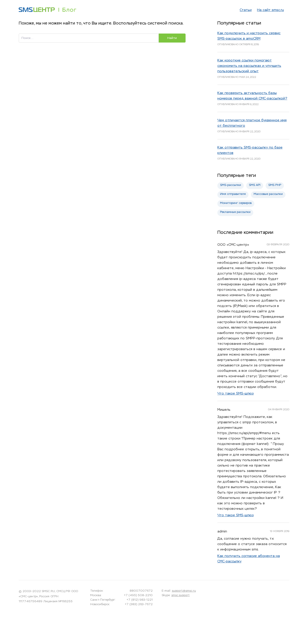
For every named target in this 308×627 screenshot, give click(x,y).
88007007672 (141, 590)
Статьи (246, 10)
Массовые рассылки (268, 194)
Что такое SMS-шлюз (235, 393)
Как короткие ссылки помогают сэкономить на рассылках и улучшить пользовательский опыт (249, 66)
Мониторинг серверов (236, 203)
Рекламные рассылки (235, 212)
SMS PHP (274, 185)
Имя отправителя (233, 194)
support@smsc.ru (184, 590)
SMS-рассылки (230, 185)
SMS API (254, 185)
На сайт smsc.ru (270, 10)
